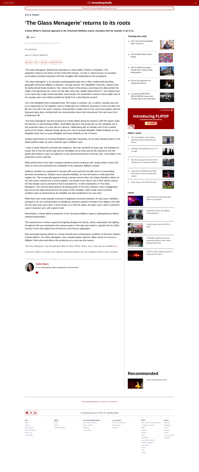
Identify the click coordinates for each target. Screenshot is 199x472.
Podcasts (86, 427)
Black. (143, 427)
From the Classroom (119, 422)
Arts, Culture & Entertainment (151, 422)
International (116, 425)
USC (142, 450)
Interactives (145, 445)
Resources (28, 432)
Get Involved (113, 402)
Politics (143, 447)
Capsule (144, 430)
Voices (143, 452)
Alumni (27, 425)
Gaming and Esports (148, 440)
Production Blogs (59, 427)
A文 (36, 62)
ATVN (56, 422)
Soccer (166, 432)
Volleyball (167, 437)
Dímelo (143, 432)
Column (166, 427)
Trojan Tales (87, 430)
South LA (115, 427)
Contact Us (103, 402)
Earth (143, 435)
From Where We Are (90, 422)
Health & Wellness (147, 442)
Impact (56, 425)
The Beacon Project (147, 425)
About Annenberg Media (90, 402)
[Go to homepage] (99, 2)
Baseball (167, 422)
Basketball (167, 425)
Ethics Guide (29, 427)
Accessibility (29, 435)
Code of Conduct (30, 430)
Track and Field (169, 435)
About (27, 422)
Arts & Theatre (32, 15)
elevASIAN (144, 437)
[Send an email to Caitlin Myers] (37, 272)
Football (166, 430)
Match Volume (88, 425)
